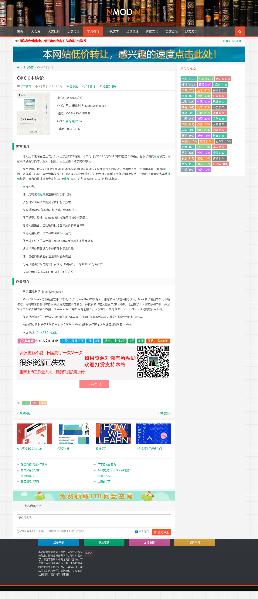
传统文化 (152, 31)
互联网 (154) (189, 141)
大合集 (35, 31)
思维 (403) (219, 101)
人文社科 (54, 31)
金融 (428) (188, 101)
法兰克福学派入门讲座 (34, 464)
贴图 (32, 531)
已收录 (74, 86)
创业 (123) (203, 152)
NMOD (88, 553)
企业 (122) (219, 152)
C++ (26, 403)
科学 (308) (219, 107)
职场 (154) (206, 141)
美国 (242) (188, 124)
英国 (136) (219, 147)
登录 (228, 41)
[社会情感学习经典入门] (153, 433)
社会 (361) (188, 107)
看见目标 (25, 413)
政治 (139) (203, 147)
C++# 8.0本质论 (47, 332)
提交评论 (163, 532)
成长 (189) (203, 135)
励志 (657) (203, 90)
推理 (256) (203, 118)
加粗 (41, 531)
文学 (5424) (189, 79)
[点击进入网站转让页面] (129, 54)
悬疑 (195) (188, 135)
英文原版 (172, 31)
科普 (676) (188, 90)
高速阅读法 (27, 476)
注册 (238, 41)
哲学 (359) (203, 107)
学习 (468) (188, 96)
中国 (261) (188, 118)
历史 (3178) (223, 79)
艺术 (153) (188, 147)
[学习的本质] (74, 433)
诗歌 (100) (203, 169)
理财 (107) (203, 164)
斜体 (71, 531)
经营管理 (132, 31)
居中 (63, 531)
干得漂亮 (163, 413)
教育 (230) (203, 124)
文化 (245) (219, 118)
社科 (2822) (189, 84)
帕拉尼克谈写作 (30, 470)
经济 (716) (221, 84)
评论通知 (143, 531)
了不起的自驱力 (106, 464)
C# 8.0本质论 (30, 77)
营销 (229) (219, 124)
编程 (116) (203, 158)
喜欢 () (96, 384)
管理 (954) (205, 84)
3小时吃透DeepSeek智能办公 (115, 470)
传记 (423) (203, 101)
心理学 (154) (223, 141)
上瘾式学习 (104, 481)
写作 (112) (188, 164)
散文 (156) (219, 135)
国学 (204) (188, 130)
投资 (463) (203, 96)
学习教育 (93, 31)
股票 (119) (188, 158)
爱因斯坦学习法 (30, 481)
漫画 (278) (219, 113)
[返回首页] (18, 67)
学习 (68, 121)
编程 (75, 121)
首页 (20, 31)
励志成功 (191, 31)
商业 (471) (219, 90)
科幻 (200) (203, 130)
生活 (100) (188, 169)
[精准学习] (113, 433)
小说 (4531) (206, 79)
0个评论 (90, 86)
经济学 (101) (220, 164)
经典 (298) (188, 113)
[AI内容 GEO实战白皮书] (34, 433)
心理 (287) (203, 113)
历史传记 (73, 31)
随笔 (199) (219, 130)
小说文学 (113, 31)
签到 (81, 531)
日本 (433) (219, 96)
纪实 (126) (188, 152)
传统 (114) (219, 158)
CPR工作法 (104, 476)
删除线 (52, 531)
